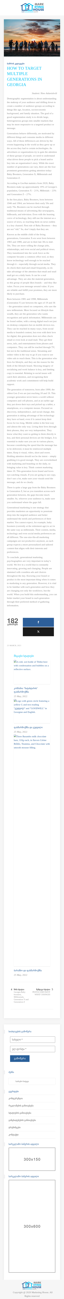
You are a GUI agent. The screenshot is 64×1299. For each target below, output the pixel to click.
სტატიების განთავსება (20, 1113)
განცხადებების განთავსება (22, 1120)
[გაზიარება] (38, 622)
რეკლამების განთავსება (21, 1106)
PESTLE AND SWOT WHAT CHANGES (41, 993)
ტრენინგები (15, 1127)
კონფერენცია (16, 1098)
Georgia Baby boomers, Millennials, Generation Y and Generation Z (21, 997)
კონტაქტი (13, 1135)
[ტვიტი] (38, 631)
